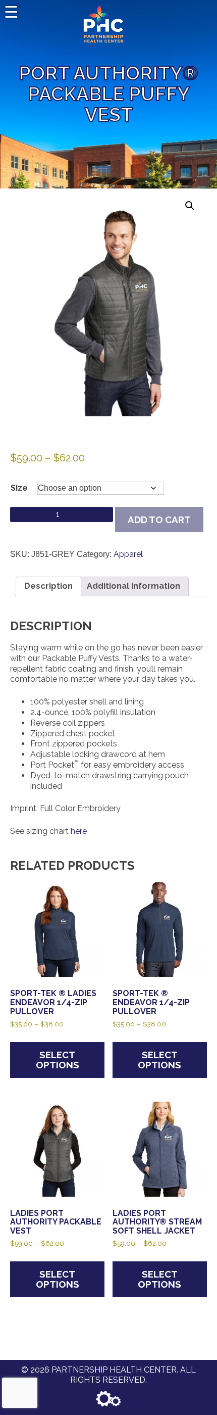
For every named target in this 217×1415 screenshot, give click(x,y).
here (79, 831)
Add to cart (159, 519)
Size (19, 488)
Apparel (128, 554)
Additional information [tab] (133, 586)
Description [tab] (48, 586)
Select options (57, 1060)
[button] (190, 206)
